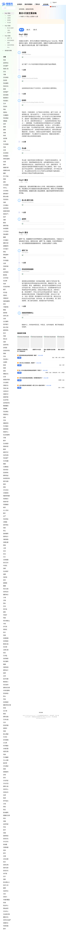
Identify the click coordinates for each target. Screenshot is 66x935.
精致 (4, 464)
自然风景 (5, 824)
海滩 (4, 132)
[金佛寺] (43, 225)
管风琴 (5, 763)
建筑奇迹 (5, 475)
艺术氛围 (5, 144)
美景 (4, 769)
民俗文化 (5, 870)
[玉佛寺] (43, 82)
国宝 (4, 545)
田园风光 (5, 414)
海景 (4, 202)
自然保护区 (6, 403)
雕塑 (4, 237)
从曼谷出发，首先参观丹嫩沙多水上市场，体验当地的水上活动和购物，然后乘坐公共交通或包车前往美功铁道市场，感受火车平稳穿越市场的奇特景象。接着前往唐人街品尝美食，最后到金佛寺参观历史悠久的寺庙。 (41, 190)
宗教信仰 (5, 298)
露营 (4, 888)
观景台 (5, 112)
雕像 (4, 586)
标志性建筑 (6, 435)
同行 (59, 372)
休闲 (4, 135)
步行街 (5, 626)
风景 (4, 147)
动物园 (5, 522)
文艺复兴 (5, 249)
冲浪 (4, 623)
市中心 (5, 188)
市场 (4, 420)
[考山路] (43, 154)
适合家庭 (5, 95)
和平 (4, 830)
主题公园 (5, 650)
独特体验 (5, 836)
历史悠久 (5, 100)
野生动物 (5, 196)
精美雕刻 (5, 406)
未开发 (5, 873)
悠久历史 (5, 327)
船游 (4, 798)
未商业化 (5, 792)
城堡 (4, 574)
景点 (4, 333)
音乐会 (5, 609)
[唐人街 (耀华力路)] (43, 206)
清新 (4, 879)
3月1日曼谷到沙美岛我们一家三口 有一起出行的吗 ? (35, 385)
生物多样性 (6, 350)
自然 (4, 124)
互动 (4, 606)
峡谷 (4, 818)
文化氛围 (5, 185)
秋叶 (4, 632)
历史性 (5, 80)
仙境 (4, 795)
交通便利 (5, 115)
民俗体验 (5, 693)
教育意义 (5, 682)
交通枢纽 (5, 467)
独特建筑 (5, 533)
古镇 (4, 856)
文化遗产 (5, 66)
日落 (4, 141)
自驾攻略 (45, 4)
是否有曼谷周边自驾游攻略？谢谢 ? (31, 355)
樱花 (4, 269)
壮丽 (4, 263)
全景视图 (5, 560)
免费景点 (5, 499)
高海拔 (5, 844)
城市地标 (5, 525)
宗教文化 (5, 385)
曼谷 (53, 357)
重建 (4, 664)
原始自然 (5, 908)
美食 (4, 89)
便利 (4, 612)
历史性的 (5, 199)
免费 (4, 283)
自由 (4, 754)
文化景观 (5, 382)
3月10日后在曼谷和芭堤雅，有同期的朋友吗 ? (33, 378)
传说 (4, 827)
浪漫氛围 (5, 638)
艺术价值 (5, 719)
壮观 (4, 150)
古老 (4, 676)
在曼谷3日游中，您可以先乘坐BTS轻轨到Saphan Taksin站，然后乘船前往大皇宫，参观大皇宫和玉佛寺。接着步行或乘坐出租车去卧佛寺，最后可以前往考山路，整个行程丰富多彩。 (41, 43)
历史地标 (5, 519)
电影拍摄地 (6, 301)
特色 (4, 806)
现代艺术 (5, 562)
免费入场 (5, 68)
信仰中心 (5, 789)
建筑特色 (5, 330)
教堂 (4, 449)
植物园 (5, 583)
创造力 (5, 897)
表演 (4, 902)
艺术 (4, 103)
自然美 (5, 138)
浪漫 (4, 161)
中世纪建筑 (6, 690)
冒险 (4, 371)
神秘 (4, 257)
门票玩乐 (37, 4)
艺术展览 (5, 426)
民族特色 (5, 472)
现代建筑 (5, 661)
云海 (4, 376)
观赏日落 (5, 751)
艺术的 (5, 737)
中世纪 (5, 565)
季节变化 (5, 801)
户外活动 (5, 231)
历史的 (5, 106)
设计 (4, 876)
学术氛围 (5, 260)
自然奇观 (5, 208)
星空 (4, 853)
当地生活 (5, 391)
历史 (4, 60)
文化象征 (5, 205)
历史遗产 (5, 458)
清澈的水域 (6, 170)
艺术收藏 (5, 461)
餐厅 (4, 289)
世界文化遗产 (7, 920)
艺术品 (5, 655)
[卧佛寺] (43, 106)
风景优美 (5, 266)
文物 (4, 600)
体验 (4, 850)
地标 (4, 109)
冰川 (4, 557)
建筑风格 (5, 225)
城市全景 (5, 867)
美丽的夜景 (6, 211)
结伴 (63, 365)
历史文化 (5, 86)
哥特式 (5, 629)
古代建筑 (5, 321)
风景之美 (5, 388)
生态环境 (5, 400)
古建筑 (5, 362)
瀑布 (4, 182)
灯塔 (4, 804)
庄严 (4, 516)
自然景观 (5, 272)
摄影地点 (5, 594)
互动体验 (5, 153)
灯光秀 (5, 743)
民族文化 (5, 838)
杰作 (4, 722)
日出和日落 (6, 914)
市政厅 (5, 615)
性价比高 (5, 589)
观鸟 (4, 777)
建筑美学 (5, 193)
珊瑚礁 (5, 408)
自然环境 (5, 345)
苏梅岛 (46, 372)
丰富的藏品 (6, 899)
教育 (4, 222)
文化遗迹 (5, 766)
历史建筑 (5, 83)
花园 (4, 336)
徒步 (4, 217)
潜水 (4, 603)
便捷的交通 (6, 815)
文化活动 (5, 490)
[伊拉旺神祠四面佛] (43, 275)
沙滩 (4, 597)
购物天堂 (5, 446)
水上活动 (5, 510)
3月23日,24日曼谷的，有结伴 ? (30, 363)
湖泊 (4, 417)
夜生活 (5, 339)
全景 (4, 318)
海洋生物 (5, 455)
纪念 (4, 551)
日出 (4, 356)
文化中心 (5, 911)
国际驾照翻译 (28, 4)
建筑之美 (5, 786)
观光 (4, 652)
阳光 (4, 809)
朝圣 (4, 714)
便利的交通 (6, 687)
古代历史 (5, 278)
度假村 (5, 728)
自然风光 (5, 63)
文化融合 (5, 240)
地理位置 (5, 542)
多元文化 (5, 841)
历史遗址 (5, 411)
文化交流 (5, 783)
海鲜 (4, 220)
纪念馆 (5, 647)
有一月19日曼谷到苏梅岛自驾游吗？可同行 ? (33, 370)
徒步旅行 (5, 324)
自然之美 (5, 315)
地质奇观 (5, 667)
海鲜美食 (5, 539)
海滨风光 (5, 891)
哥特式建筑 (6, 159)
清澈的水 (5, 923)
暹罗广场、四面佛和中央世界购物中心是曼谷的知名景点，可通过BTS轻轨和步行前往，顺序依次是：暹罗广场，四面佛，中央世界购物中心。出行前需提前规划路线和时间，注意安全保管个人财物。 (41, 241)
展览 (4, 484)
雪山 (4, 530)
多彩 (4, 894)
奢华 (4, 440)
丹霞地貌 (5, 847)
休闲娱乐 (5, 156)
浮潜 (4, 437)
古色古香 (5, 859)
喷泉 (4, 618)
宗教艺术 (5, 394)
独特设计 (5, 536)
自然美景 (5, 658)
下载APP (54, 2)
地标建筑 (5, 234)
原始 (4, 252)
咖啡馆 (5, 313)
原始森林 (5, 254)
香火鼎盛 (5, 734)
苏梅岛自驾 (54, 372)
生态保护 (5, 571)
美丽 (4, 368)
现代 (4, 862)
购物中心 (5, 432)
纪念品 (5, 292)
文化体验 (5, 77)
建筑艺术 (5, 452)
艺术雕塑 (5, 757)
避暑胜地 (5, 246)
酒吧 (4, 568)
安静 (4, 821)
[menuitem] (53, 2)
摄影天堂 (5, 243)
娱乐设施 (5, 481)
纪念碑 (5, 281)
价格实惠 (5, 748)
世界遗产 (5, 92)
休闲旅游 (5, 702)
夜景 (4, 127)
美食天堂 (5, 501)
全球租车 (19, 4)
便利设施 (5, 716)
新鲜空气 (5, 214)
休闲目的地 (6, 478)
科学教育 (5, 745)
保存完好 (5, 469)
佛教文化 (5, 374)
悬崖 (4, 353)
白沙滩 (5, 711)
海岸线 (5, 577)
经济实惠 (5, 679)
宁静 (4, 74)
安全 (4, 554)
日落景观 (5, 493)
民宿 (4, 708)
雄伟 (4, 164)
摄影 (4, 173)
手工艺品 (5, 176)
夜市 (4, 580)
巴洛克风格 (6, 286)
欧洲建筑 (5, 812)
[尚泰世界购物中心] (43, 319)
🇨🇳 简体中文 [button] (53, 6)
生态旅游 (5, 443)
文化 (4, 71)
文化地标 (5, 191)
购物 (4, 179)
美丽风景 (5, 397)
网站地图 (41, 712)
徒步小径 (5, 885)
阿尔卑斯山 (6, 621)
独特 (4, 673)
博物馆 (5, 121)
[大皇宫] (43, 58)
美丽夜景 (5, 429)
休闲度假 (5, 228)
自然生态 (5, 591)
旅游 (4, 365)
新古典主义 (6, 882)
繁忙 (4, 513)
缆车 (4, 304)
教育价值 (5, 644)
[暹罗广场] (43, 256)
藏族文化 (5, 917)
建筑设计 (5, 670)
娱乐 (4, 507)
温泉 (4, 342)
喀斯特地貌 (6, 496)
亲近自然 (5, 684)
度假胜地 (5, 772)
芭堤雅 (59, 380)
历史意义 (5, 359)
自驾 (4, 775)
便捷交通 (5, 167)
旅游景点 (5, 98)
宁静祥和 (5, 307)
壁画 (4, 310)
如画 (4, 833)
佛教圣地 (5, 423)
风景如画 (5, 926)
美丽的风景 (6, 379)
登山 (4, 696)
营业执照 (52, 715)
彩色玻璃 (5, 740)
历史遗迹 (5, 118)
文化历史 (5, 780)
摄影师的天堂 (7, 705)
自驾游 (5, 347)
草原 (4, 731)
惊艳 (4, 635)
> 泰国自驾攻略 (28, 9)
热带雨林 (5, 641)
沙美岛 (62, 387)
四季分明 (5, 865)
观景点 (5, 295)
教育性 (5, 275)
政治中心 (5, 905)
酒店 (4, 528)
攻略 (56, 357)
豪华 (4, 929)
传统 (4, 699)
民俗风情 (5, 725)
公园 (4, 548)
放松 (4, 487)
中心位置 (5, 760)
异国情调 (5, 504)
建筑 (4, 130)
